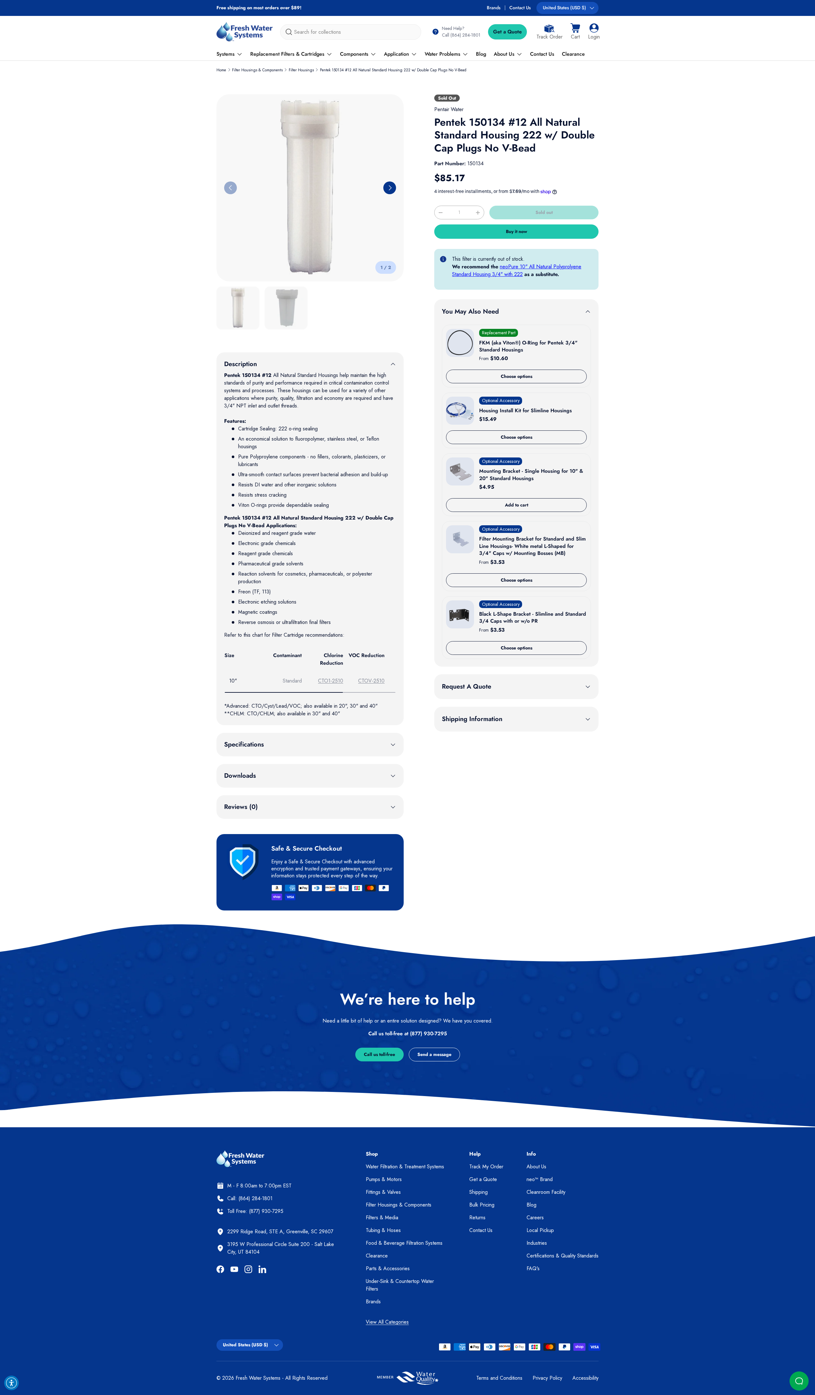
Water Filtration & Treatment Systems (405, 1166)
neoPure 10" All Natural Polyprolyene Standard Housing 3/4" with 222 (516, 270)
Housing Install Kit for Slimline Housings (525, 410)
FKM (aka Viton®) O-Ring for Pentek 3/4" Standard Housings (528, 346)
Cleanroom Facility (546, 1192)
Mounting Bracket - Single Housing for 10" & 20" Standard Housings (531, 474)
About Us (504, 54)
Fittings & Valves (383, 1192)
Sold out (544, 212)
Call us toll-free (379, 1054)
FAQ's (533, 1268)
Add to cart (516, 505)
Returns (477, 1217)
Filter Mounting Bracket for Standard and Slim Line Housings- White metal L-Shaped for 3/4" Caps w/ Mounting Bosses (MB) (532, 546)
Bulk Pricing (481, 1204)
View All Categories (387, 1322)
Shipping (478, 1192)
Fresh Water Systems (258, 1378)
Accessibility (585, 1378)
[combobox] (350, 32)
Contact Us (520, 7)
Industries (537, 1243)
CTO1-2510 (330, 680)
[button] (575, 32)
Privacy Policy (547, 1378)
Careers (535, 1217)
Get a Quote (507, 31)
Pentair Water (449, 109)
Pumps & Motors (384, 1179)
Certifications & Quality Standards (563, 1255)
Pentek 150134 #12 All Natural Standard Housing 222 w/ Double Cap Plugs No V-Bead (393, 70)
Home (221, 70)
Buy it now (516, 231)
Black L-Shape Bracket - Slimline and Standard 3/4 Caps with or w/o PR (532, 617)
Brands (493, 7)
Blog (481, 54)
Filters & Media (382, 1217)
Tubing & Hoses (383, 1230)
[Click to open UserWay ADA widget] (11, 1383)
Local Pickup (540, 1230)
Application (396, 54)
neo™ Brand (540, 1179)
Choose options (516, 376)
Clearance (573, 54)
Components (354, 54)
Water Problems (442, 54)
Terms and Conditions (499, 1378)
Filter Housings (301, 70)
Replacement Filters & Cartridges (287, 54)
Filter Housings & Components (257, 70)
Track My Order (486, 1166)
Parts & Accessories (388, 1268)
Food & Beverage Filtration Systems (404, 1243)
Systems (225, 54)
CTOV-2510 (371, 680)
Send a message (434, 1054)
